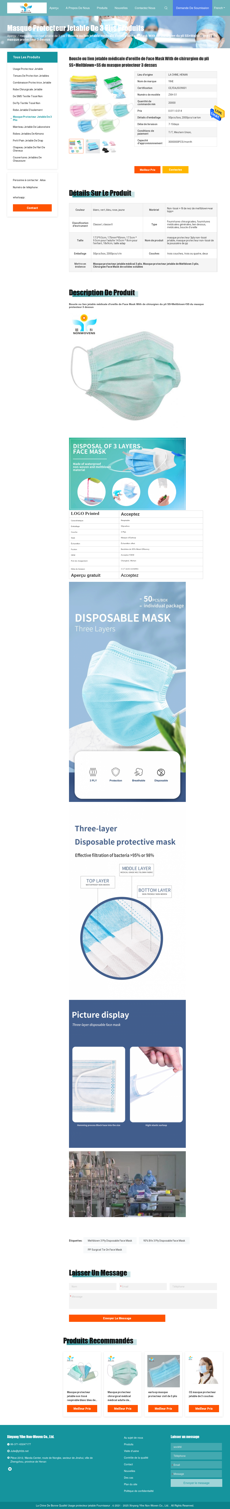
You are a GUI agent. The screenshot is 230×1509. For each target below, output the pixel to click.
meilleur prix (147, 169)
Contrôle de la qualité (136, 1457)
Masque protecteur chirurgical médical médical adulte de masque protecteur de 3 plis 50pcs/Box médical (122, 1396)
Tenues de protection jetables (31, 75)
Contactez (175, 169)
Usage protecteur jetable (28, 68)
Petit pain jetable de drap (28, 140)
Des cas (128, 1477)
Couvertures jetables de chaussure (27, 159)
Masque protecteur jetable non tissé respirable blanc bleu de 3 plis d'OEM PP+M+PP (81, 1396)
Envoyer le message (117, 1318)
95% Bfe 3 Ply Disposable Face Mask (164, 1240)
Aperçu (54, 8)
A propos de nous (78, 8)
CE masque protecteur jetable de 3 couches (202, 1394)
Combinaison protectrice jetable (32, 82)
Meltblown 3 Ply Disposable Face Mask (110, 1240)
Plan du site (130, 1484)
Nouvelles (121, 8)
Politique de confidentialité (139, 1491)
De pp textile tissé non (26, 103)
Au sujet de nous (133, 1437)
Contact (32, 208)
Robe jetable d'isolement (28, 110)
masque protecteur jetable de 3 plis (42, 36)
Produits (102, 8)
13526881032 (21, 190)
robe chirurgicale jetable (27, 89)
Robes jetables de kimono (28, 133)
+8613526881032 (36, 197)
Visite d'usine (131, 1451)
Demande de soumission (192, 8)
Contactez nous (145, 8)
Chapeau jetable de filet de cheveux (29, 149)
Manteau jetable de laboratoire (31, 126)
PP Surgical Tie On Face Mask (105, 1249)
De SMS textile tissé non (28, 96)
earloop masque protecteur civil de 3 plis (162, 1394)
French (218, 8)
